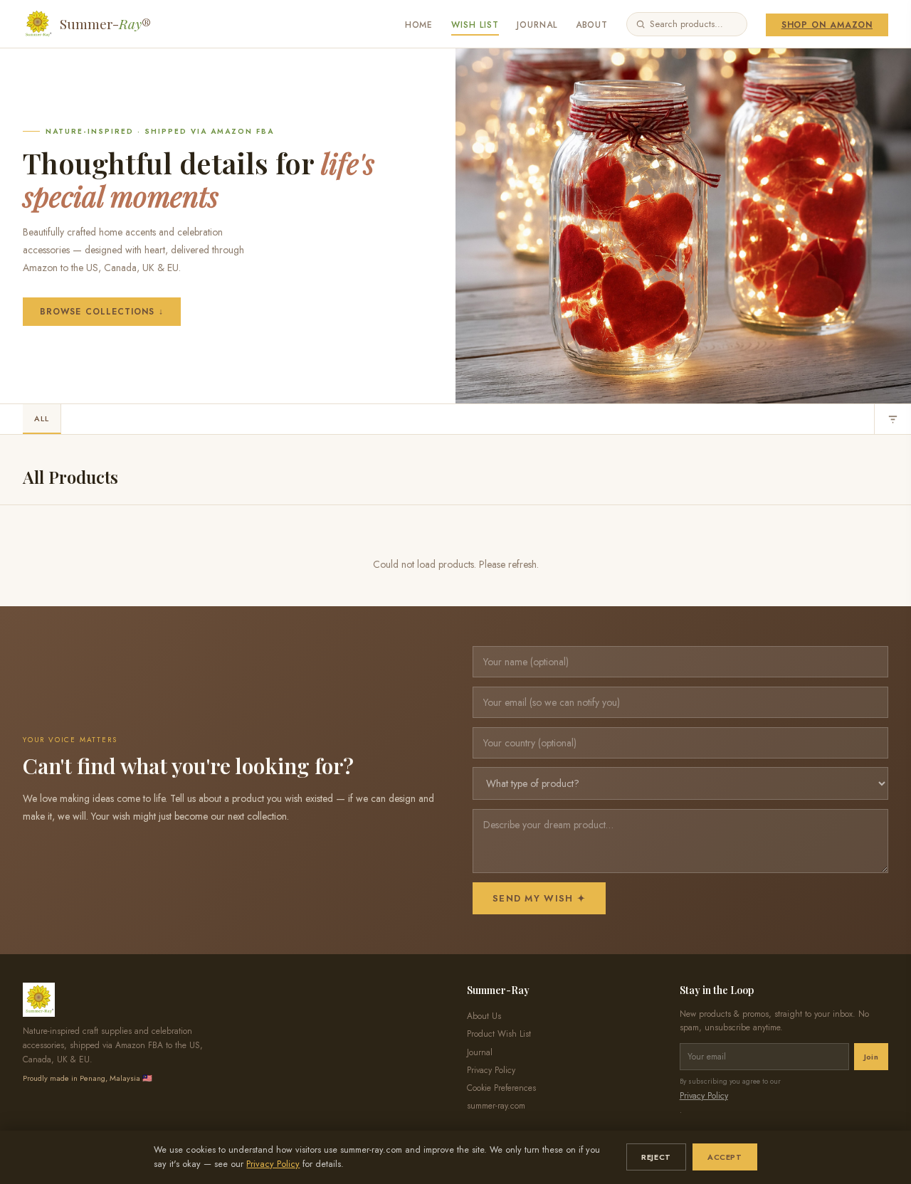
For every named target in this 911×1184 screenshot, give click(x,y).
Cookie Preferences (501, 1088)
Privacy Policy (273, 1164)
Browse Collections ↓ (102, 311)
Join (871, 1056)
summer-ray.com (496, 1105)
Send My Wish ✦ (539, 898)
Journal (537, 24)
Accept (724, 1157)
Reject (655, 1157)
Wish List (475, 24)
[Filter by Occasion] (892, 419)
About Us (484, 1016)
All (41, 418)
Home (419, 24)
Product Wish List (499, 1033)
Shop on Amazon (827, 24)
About (592, 24)
